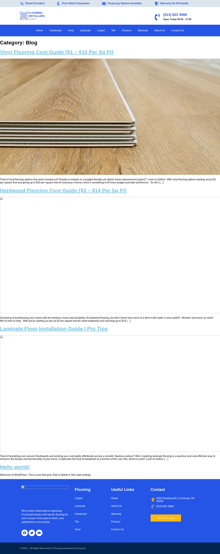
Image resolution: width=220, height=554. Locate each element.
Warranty (143, 30)
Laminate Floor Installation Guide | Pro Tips (54, 329)
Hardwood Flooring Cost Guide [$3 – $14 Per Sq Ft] (63, 190)
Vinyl (71, 30)
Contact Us (177, 30)
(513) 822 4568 (175, 15)
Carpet (101, 30)
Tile (113, 30)
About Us (159, 30)
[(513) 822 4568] (157, 17)
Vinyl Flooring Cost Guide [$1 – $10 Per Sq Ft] (56, 52)
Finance (126, 30)
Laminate (85, 30)
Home (39, 30)
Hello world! (15, 467)
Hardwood (55, 30)
